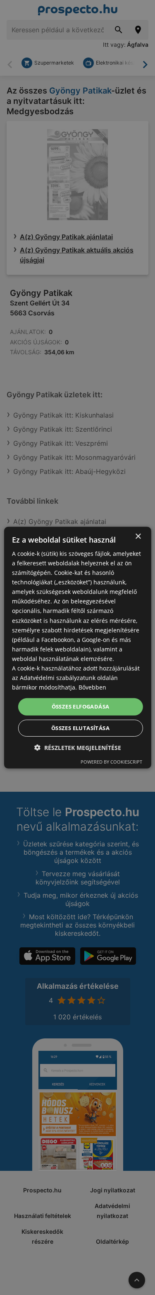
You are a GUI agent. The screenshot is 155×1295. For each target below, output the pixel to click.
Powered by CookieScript (111, 762)
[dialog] (77, 647)
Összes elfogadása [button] (81, 706)
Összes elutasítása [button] (80, 728)
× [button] (138, 536)
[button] (77, 747)
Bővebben (92, 687)
